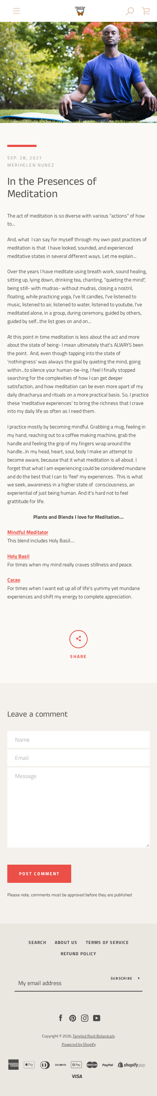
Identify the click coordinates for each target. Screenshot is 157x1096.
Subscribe (122, 978)
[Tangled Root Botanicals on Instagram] (84, 1017)
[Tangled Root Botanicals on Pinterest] (72, 1017)
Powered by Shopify (79, 1044)
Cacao (13, 579)
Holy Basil (18, 556)
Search (37, 942)
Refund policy (78, 953)
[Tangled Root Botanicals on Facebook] (60, 1017)
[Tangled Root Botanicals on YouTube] (96, 1017)
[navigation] (16, 11)
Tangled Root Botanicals (94, 1036)
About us (66, 942)
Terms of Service (107, 942)
